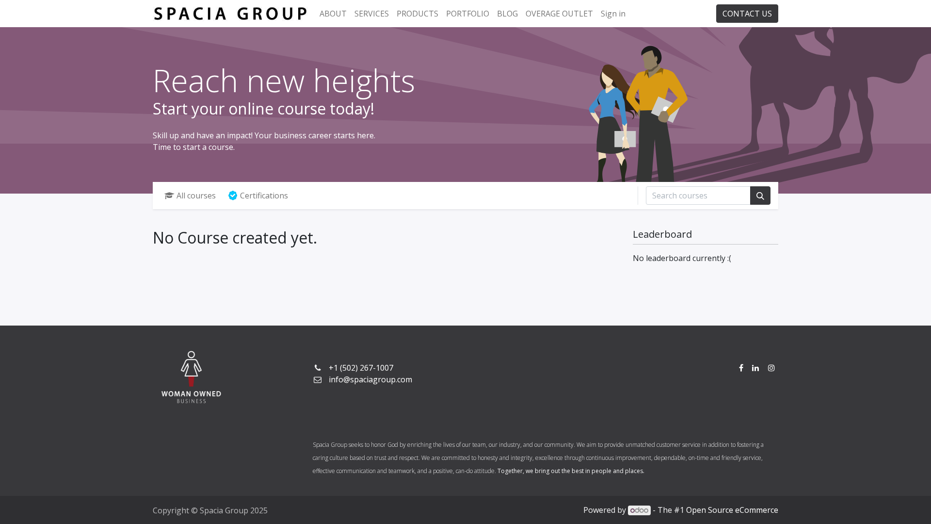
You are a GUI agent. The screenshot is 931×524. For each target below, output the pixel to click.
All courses (196, 195)
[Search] (760, 195)
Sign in (613, 13)
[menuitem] (333, 13)
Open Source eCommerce (732, 510)
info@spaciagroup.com (370, 379)
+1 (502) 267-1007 (361, 367)
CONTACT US (747, 13)
